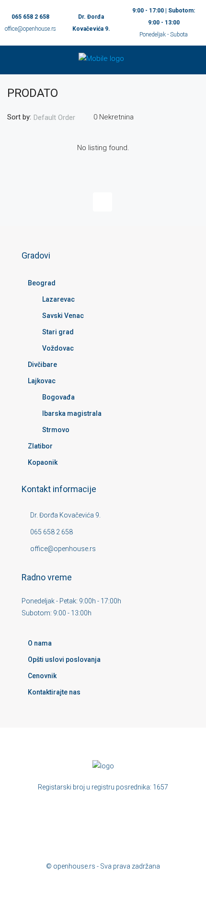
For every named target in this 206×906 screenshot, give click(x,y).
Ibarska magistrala (72, 413)
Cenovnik (42, 676)
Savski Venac (63, 315)
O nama (40, 643)
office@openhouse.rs (30, 28)
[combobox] (62, 117)
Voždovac (58, 348)
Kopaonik (42, 462)
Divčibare (42, 364)
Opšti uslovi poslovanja (64, 659)
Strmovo (55, 430)
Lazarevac (58, 299)
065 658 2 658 (30, 16)
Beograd (42, 283)
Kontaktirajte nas (54, 692)
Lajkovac (42, 381)
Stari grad (58, 332)
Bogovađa (58, 397)
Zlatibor (40, 446)
